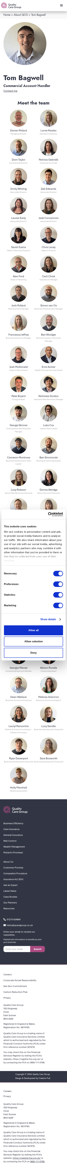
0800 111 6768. (37, 1062)
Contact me (10, 90)
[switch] (58, 584)
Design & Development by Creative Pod (32, 1078)
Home (6, 15)
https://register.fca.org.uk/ (27, 1059)
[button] (61, 5)
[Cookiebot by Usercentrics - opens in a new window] (48, 514)
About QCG (21, 15)
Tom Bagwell (38, 15)
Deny (33, 652)
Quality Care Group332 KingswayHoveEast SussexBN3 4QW (13, 1011)
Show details (48, 619)
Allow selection (33, 641)
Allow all (33, 630)
